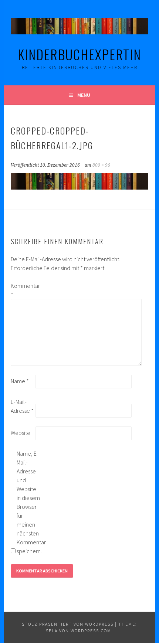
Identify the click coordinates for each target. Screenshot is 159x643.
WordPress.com (91, 630)
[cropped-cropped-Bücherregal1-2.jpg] (79, 187)
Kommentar (22, 290)
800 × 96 (101, 165)
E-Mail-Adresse (22, 406)
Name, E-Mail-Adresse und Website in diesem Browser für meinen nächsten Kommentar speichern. (28, 502)
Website (20, 432)
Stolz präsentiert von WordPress (68, 624)
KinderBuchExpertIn (79, 54)
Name (20, 381)
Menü (83, 95)
